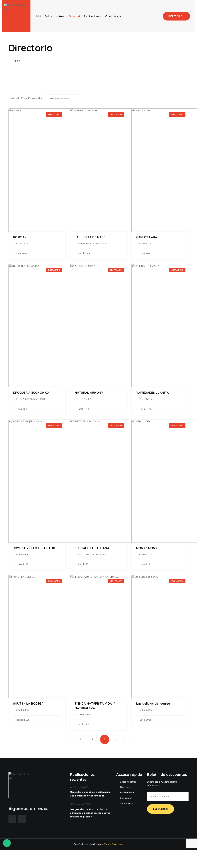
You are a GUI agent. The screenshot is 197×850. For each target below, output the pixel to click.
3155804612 (22, 554)
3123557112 (146, 243)
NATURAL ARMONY (89, 392)
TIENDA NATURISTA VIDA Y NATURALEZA (95, 705)
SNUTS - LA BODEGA (28, 703)
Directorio (75, 16)
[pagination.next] (129, 739)
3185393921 (100, 554)
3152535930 (22, 709)
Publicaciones (92, 16)
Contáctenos (113, 16)
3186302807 (84, 714)
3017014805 (84, 554)
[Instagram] (22, 819)
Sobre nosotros (54, 16)
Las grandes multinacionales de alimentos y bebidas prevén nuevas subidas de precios (90, 813)
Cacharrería (125, 797)
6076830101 (38, 399)
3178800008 (100, 243)
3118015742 (22, 243)
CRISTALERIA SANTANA (92, 548)
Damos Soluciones (113, 844)
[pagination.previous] (68, 739)
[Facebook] (12, 819)
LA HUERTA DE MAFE (90, 237)
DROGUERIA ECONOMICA (31, 392)
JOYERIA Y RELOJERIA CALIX (34, 548)
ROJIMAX (19, 237)
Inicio (39, 16)
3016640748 (84, 243)
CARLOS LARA (146, 237)
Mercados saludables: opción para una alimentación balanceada (90, 793)
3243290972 (146, 709)
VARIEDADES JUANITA (152, 392)
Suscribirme (160, 808)
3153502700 (146, 554)
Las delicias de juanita (153, 703)
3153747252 (146, 399)
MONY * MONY (146, 548)
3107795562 (84, 399)
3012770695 (22, 399)
